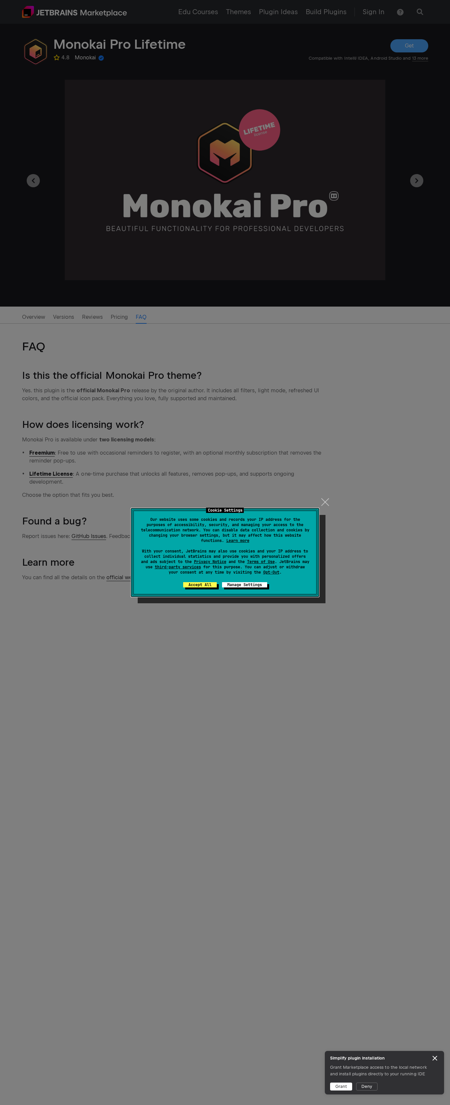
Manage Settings (244, 584)
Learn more (237, 540)
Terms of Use (261, 561)
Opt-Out (271, 572)
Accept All (199, 584)
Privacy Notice (210, 561)
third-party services (178, 567)
